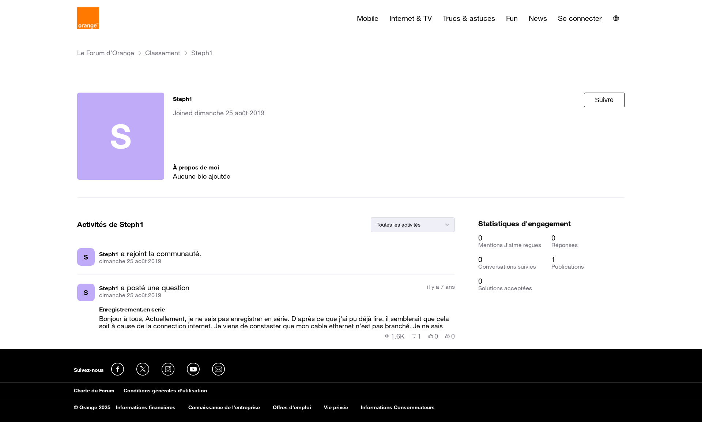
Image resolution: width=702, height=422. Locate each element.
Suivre (604, 100)
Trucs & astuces (469, 18)
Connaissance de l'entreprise (224, 407)
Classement (162, 53)
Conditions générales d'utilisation (165, 390)
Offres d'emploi (292, 407)
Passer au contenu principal (39, 5)
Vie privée (336, 407)
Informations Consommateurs (398, 407)
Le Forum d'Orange (105, 53)
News (538, 18)
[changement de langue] (616, 18)
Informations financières (146, 407)
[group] (394, 336)
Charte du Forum (94, 390)
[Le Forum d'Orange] (88, 18)
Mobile (367, 18)
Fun (512, 18)
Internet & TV (410, 18)
